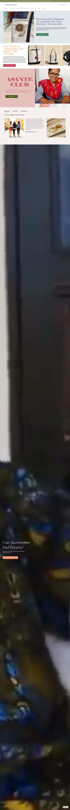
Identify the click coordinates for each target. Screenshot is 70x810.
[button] (6, 8)
